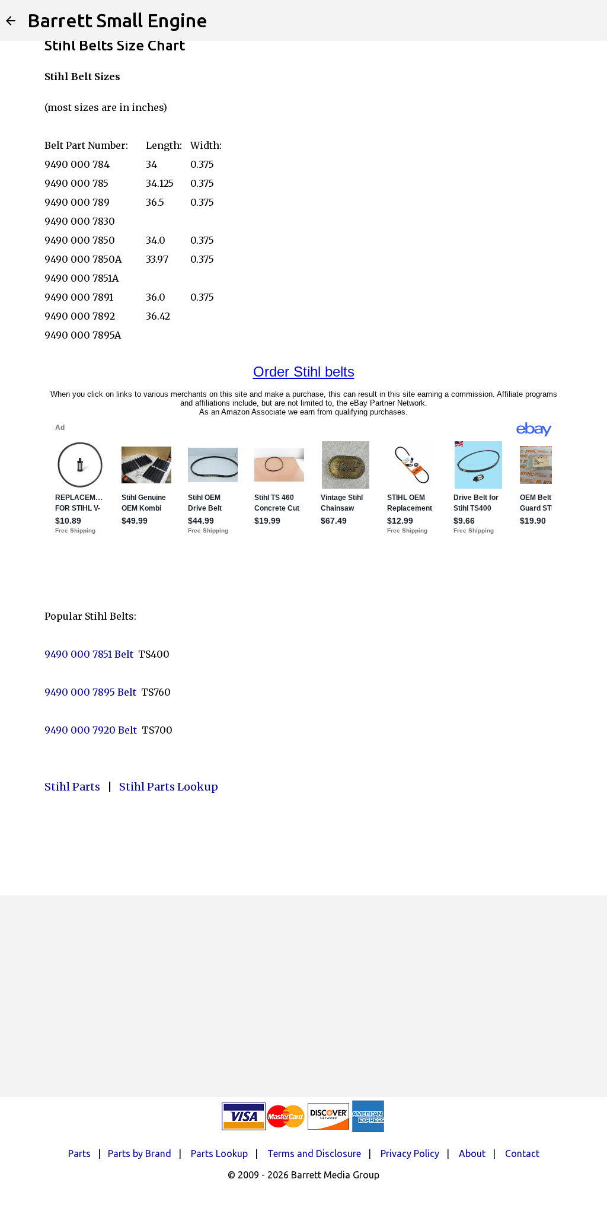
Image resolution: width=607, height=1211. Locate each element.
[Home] (11, 21)
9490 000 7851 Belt (88, 654)
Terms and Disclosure (314, 1153)
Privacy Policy (410, 1153)
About (472, 1153)
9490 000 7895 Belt (90, 692)
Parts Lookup (219, 1153)
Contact (522, 1153)
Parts (79, 1153)
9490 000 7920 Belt (90, 730)
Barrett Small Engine (117, 20)
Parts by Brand (139, 1153)
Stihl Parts (72, 786)
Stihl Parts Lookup (168, 786)
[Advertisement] (303, 996)
